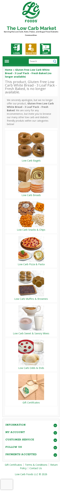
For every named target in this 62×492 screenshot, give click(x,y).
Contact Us (35, 468)
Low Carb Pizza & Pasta (31, 264)
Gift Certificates (31, 402)
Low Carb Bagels (31, 160)
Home (8, 69)
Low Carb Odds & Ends (31, 368)
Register (31, 49)
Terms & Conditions (36, 464)
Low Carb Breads (31, 195)
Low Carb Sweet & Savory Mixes (31, 333)
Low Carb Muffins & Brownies (31, 298)
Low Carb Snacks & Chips (31, 229)
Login (16, 49)
